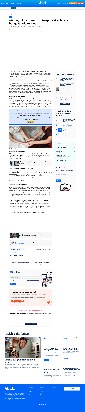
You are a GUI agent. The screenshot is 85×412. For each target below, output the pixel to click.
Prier (13, 8)
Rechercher (19, 3)
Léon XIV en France (66, 8)
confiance (46, 359)
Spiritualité (58, 8)
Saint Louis (45, 5)
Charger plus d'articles (65, 103)
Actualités (40, 8)
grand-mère (18, 101)
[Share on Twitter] (47, 80)
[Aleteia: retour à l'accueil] (42, 2)
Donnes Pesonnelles (60, 408)
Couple (65, 338)
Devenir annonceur (45, 408)
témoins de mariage (34, 154)
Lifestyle (45, 8)
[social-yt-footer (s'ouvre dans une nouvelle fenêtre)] (39, 404)
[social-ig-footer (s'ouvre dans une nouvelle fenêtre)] (45, 404)
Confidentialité (67, 408)
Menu (8, 8)
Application (42, 391)
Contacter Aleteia (52, 408)
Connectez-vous (35, 319)
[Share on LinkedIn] (45, 80)
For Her (10, 14)
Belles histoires (21, 8)
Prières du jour (61, 160)
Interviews (28, 8)
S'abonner (72, 388)
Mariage (15, 255)
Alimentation (8, 338)
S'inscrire (13, 283)
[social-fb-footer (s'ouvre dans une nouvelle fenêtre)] (41, 404)
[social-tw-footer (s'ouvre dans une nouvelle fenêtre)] (43, 404)
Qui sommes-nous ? (30, 408)
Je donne (80, 3)
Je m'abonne (72, 3)
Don (41, 396)
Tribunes (33, 8)
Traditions (21, 255)
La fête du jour (61, 147)
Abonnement (42, 394)
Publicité (41, 398)
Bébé (46, 338)
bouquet (19, 85)
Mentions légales (38, 408)
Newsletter (42, 389)
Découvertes (51, 8)
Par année (53, 389)
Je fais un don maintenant (17, 300)
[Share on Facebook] (43, 80)
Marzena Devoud (31, 26)
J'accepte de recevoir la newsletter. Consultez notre (25, 281)
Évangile (59, 152)
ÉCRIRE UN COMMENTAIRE (31, 323)
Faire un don (30, 122)
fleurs (11, 255)
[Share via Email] (49, 80)
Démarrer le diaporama (46, 214)
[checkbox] (10, 280)
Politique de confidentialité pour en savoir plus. (64, 177)
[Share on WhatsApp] (51, 80)
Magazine (42, 393)
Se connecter (66, 3)
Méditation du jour (62, 156)
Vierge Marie (36, 187)
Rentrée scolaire (75, 8)
